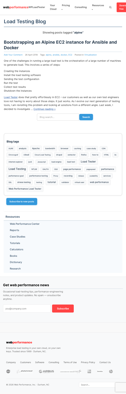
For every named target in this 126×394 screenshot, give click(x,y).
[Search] (110, 7)
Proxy (55, 176)
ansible (56, 54)
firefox (84, 155)
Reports (14, 230)
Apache (36, 148)
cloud (26, 154)
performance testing (38, 176)
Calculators (16, 249)
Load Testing (17, 168)
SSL (10, 182)
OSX (56, 169)
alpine (48, 54)
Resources (98, 7)
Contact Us (105, 362)
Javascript (41, 162)
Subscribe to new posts (21, 201)
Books (13, 255)
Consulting (81, 7)
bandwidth (50, 148)
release (81, 176)
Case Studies (17, 236)
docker (64, 54)
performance (107, 169)
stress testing (24, 182)
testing (39, 182)
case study (91, 148)
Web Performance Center (24, 223)
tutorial (52, 182)
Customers (25, 362)
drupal (59, 155)
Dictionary (16, 262)
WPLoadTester (37, 7)
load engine (56, 162)
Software (39, 362)
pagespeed (91, 169)
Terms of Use (70, 362)
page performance (72, 169)
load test (71, 162)
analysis (22, 148)
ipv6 (30, 162)
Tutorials (15, 243)
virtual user (79, 182)
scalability (94, 176)
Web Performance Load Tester (25, 188)
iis (115, 155)
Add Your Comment (13, 54)
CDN (103, 148)
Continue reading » (44, 109)
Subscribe (63, 308)
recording (68, 176)
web (16, 7)
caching (77, 148)
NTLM (34, 169)
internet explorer (16, 162)
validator (65, 182)
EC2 (70, 54)
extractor (71, 155)
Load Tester (11, 97)
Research (15, 268)
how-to (95, 155)
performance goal (16, 176)
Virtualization (90, 54)
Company (11, 362)
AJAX (11, 148)
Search (86, 117)
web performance (99, 182)
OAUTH (46, 169)
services (107, 176)
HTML (106, 155)
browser (64, 148)
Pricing (66, 7)
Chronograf (13, 155)
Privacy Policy (88, 362)
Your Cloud (53, 7)
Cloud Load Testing (43, 155)
